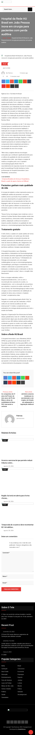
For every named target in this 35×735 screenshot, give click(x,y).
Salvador (20, 691)
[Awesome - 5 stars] (7, 542)
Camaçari (4, 669)
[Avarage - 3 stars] (4, 542)
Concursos (21, 669)
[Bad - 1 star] (1, 542)
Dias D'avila (4, 671)
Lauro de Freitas (6, 683)
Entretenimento (6, 677)
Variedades (4, 697)
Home (4, 38)
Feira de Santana (6, 680)
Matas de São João (7, 686)
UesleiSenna (21, 729)
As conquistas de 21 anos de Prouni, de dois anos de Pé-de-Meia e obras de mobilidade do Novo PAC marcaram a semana (8, 400)
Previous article (7, 392)
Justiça (20, 680)
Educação (4, 674)
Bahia (3, 666)
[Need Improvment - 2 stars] (3, 542)
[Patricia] (14, 73)
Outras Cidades (6, 689)
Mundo (20, 686)
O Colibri (4, 655)
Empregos (21, 674)
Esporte (20, 677)
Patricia (19, 416)
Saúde (3, 694)
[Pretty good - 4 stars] (6, 542)
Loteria (20, 683)
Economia (21, 671)
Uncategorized (22, 694)
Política (3, 691)
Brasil (9, 38)
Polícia (20, 689)
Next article (28, 392)
